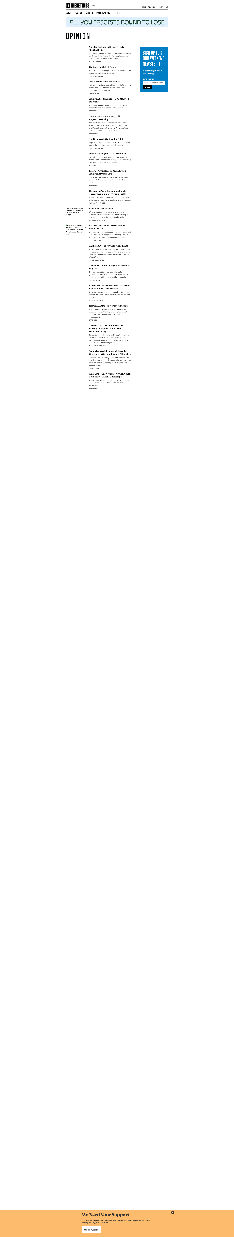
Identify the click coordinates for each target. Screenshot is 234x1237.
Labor (68, 12)
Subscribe (151, 7)
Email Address (148, 79)
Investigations (103, 12)
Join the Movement (91, 1229)
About (144, 7)
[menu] (94, 6)
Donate (160, 7)
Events (117, 12)
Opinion (89, 12)
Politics (78, 12)
